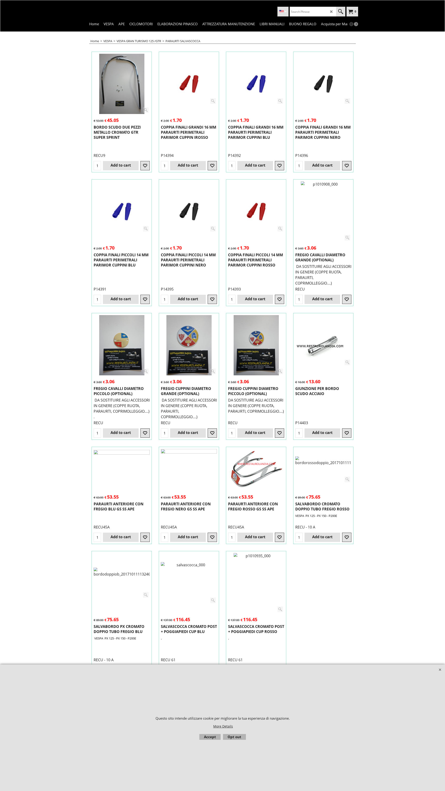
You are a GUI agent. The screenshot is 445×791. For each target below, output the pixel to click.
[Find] (340, 11)
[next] (356, 24)
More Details (223, 726)
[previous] (351, 24)
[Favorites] (145, 165)
